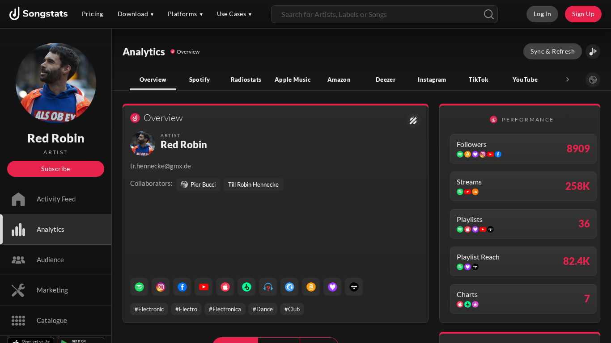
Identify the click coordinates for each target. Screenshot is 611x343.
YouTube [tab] (525, 79)
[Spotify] (139, 287)
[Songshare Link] (593, 51)
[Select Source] (593, 79)
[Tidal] (354, 287)
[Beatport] (246, 287)
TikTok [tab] (478, 79)
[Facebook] (182, 287)
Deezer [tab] (385, 79)
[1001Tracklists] (268, 287)
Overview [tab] (153, 79)
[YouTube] (203, 287)
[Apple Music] (225, 287)
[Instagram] (161, 287)
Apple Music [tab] (292, 79)
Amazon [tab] (339, 79)
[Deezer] (332, 287)
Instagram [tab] (432, 79)
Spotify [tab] (199, 79)
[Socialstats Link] (413, 120)
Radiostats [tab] (246, 79)
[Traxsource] (289, 287)
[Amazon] (311, 287)
